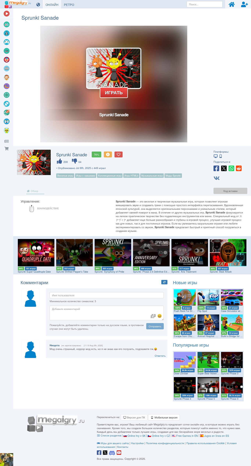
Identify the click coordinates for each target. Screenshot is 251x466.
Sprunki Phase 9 (229, 398)
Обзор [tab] (34, 191)
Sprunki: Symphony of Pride (109, 271)
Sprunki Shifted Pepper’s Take (72, 271)
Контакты (122, 447)
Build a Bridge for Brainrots (235, 336)
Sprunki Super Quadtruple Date (34, 271)
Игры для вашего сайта (115, 443)
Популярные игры (191, 344)
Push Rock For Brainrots (186, 311)
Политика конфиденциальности (165, 443)
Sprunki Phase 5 (206, 398)
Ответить (160, 355)
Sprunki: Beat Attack (221, 271)
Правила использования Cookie (205, 443)
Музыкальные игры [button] (152, 175)
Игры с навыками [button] (85, 175)
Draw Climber (181, 373)
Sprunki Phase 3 (229, 373)
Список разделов (111, 435)
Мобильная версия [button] (166, 417)
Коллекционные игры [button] (109, 175)
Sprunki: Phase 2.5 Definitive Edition (152, 271)
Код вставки (230, 191)
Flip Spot (202, 311)
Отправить (155, 326)
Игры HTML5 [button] (131, 175)
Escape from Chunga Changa (189, 336)
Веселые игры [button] (65, 175)
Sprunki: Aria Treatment (183, 271)
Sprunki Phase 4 (182, 398)
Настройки (137, 443)
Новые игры (185, 282)
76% (96, 154)
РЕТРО (70, 4)
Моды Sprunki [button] (173, 175)
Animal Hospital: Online (210, 336)
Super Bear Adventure (209, 373)
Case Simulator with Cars (234, 311)
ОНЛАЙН (53, 4)
